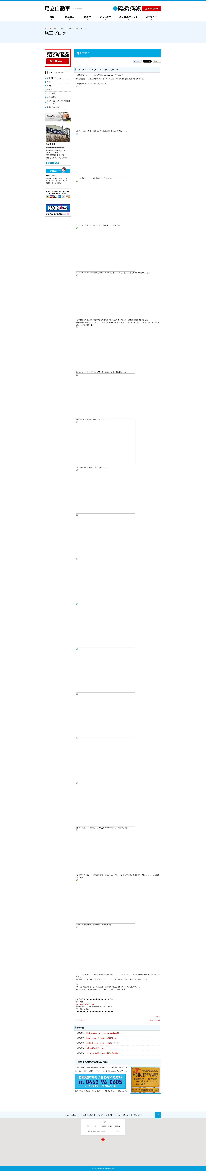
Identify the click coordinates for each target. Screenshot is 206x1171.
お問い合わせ (137, 1115)
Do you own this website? (96, 1131)
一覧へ (158, 1017)
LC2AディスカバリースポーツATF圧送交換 (101, 1038)
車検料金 (50, 86)
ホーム (46, 28)
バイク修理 (51, 93)
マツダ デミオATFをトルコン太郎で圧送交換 (102, 1053)
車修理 (49, 89)
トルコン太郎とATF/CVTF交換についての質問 (58, 102)
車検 (48, 82)
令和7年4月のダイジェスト (96, 1048)
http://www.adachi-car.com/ (85, 1004)
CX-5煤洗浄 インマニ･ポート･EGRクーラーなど (103, 1043)
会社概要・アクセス (54, 78)
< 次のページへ (81, 1020)
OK (118, 1131)
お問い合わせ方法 (53, 107)
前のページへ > (154, 1020)
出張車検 (74, 1115)
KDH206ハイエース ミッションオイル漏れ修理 (102, 1033)
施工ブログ (53, 28)
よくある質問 (51, 97)
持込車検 (83, 1115)
